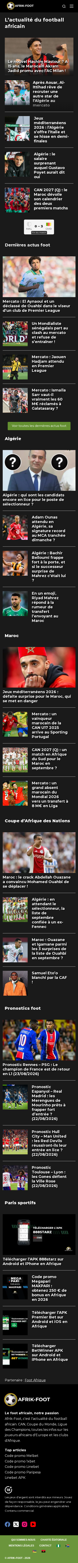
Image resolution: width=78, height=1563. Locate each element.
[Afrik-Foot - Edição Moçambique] (34, 1551)
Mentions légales (21, 1545)
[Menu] (71, 6)
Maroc (12, 635)
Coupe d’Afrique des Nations (37, 820)
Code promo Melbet (21, 1456)
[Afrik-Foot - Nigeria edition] (58, 1545)
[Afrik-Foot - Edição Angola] (43, 1551)
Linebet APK (15, 1478)
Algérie (13, 438)
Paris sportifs (20, 1202)
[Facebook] (7, 1524)
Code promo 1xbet (20, 1461)
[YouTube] (33, 1524)
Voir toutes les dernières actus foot (39, 426)
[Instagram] (24, 1524)
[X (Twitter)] (16, 1524)
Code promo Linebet (22, 1467)
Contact (45, 1545)
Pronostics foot (23, 1008)
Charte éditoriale (54, 1539)
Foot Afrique (35, 1380)
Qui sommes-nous (23, 1539)
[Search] (64, 6)
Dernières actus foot (27, 244)
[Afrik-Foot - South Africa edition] (67, 1545)
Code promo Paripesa (23, 1472)
